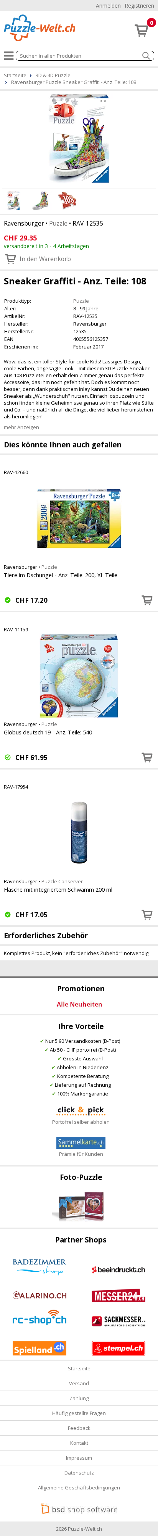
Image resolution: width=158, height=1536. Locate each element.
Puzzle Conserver (62, 881)
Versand (79, 1383)
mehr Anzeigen (21, 427)
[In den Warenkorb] (147, 600)
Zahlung (79, 1398)
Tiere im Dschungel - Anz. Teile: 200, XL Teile (60, 575)
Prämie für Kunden (81, 1153)
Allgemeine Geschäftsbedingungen (79, 1487)
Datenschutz (79, 1472)
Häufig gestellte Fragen (79, 1413)
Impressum (79, 1457)
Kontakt (79, 1442)
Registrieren (139, 5)
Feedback (79, 1428)
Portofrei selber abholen (81, 1121)
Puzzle (58, 223)
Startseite (79, 1368)
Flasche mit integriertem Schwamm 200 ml (58, 889)
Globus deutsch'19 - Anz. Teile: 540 (48, 732)
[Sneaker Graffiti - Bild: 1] (79, 138)
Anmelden (108, 5)
